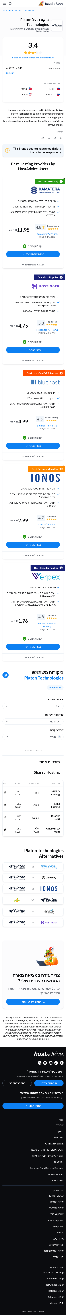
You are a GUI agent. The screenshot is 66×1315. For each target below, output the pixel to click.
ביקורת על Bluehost (47, 425)
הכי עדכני (55, 721)
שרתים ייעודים (56, 1244)
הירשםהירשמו (49, 1083)
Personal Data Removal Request (47, 1168)
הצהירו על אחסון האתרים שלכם (47, 1155)
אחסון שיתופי (57, 1214)
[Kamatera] (45, 190)
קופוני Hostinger (55, 1290)
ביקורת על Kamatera (47, 233)
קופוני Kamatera (55, 1278)
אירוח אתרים (57, 1201)
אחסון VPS (58, 1226)
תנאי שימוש (58, 1180)
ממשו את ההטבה (35, 254)
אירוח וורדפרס (56, 1207)
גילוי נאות (59, 1161)
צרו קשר (59, 1131)
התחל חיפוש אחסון (31, 1001)
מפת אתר (59, 1137)
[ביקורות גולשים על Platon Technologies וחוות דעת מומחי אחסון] (61, 138)
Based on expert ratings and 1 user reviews (33, 57)
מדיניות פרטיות (56, 1174)
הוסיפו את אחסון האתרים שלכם (47, 1149)
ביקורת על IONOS (47, 524)
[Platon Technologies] (56, 25)
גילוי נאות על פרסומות (12, 10)
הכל (58, 706)
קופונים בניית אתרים (53, 1272)
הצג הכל (10, 73)
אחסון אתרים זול (55, 1220)
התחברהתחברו (17, 1083)
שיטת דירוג (29, 10)
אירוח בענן (58, 1238)
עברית (53, 736)
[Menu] (4, 3)
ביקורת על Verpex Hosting (47, 625)
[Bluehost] (45, 382)
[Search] (10, 3)
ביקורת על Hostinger (47, 329)
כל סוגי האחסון (56, 1195)
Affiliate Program (54, 1143)
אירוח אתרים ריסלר (54, 1250)
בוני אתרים (58, 1256)
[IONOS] (45, 478)
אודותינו (60, 1125)
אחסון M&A (35, 1105)
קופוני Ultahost (56, 1296)
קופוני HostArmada (54, 1284)
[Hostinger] (45, 286)
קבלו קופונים (33, 246)
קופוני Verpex (57, 1303)
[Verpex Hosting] (45, 576)
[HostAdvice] (51, 3)
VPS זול (60, 1232)
